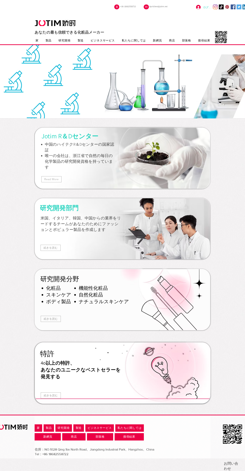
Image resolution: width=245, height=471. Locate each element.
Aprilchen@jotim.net (158, 6)
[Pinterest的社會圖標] (227, 6)
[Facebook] (233, 6)
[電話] (116, 6)
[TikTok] (221, 6)
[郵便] (146, 6)
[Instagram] (215, 6)
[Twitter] (239, 6)
